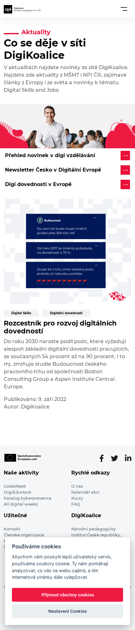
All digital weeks (21, 504)
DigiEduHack (17, 492)
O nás (77, 486)
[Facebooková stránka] (104, 458)
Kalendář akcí (85, 492)
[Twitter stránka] (117, 458)
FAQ (75, 504)
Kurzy (77, 498)
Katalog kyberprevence (27, 498)
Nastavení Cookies (67, 611)
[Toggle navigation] (123, 9)
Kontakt (12, 529)
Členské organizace (24, 535)
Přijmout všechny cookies (67, 594)
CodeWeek (15, 486)
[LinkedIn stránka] (128, 458)
